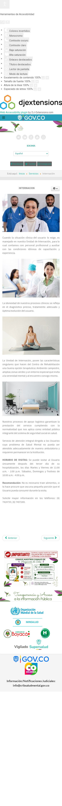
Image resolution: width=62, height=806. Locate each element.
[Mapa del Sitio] (37, 137)
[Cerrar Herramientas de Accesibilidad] (7, 22)
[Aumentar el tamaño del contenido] (47, 77)
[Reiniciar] (2, 22)
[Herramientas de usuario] (55, 188)
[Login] (19, 137)
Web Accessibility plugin (14, 112)
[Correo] (43, 137)
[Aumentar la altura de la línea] (35, 85)
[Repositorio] (31, 137)
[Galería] (25, 137)
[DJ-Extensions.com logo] (31, 108)
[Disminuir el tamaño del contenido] (43, 77)
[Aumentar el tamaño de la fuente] (37, 81)
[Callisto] (31, 117)
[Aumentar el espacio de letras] (39, 89)
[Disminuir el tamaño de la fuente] (33, 81)
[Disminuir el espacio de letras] (35, 89)
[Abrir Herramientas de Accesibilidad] (5, 4)
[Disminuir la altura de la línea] (31, 85)
